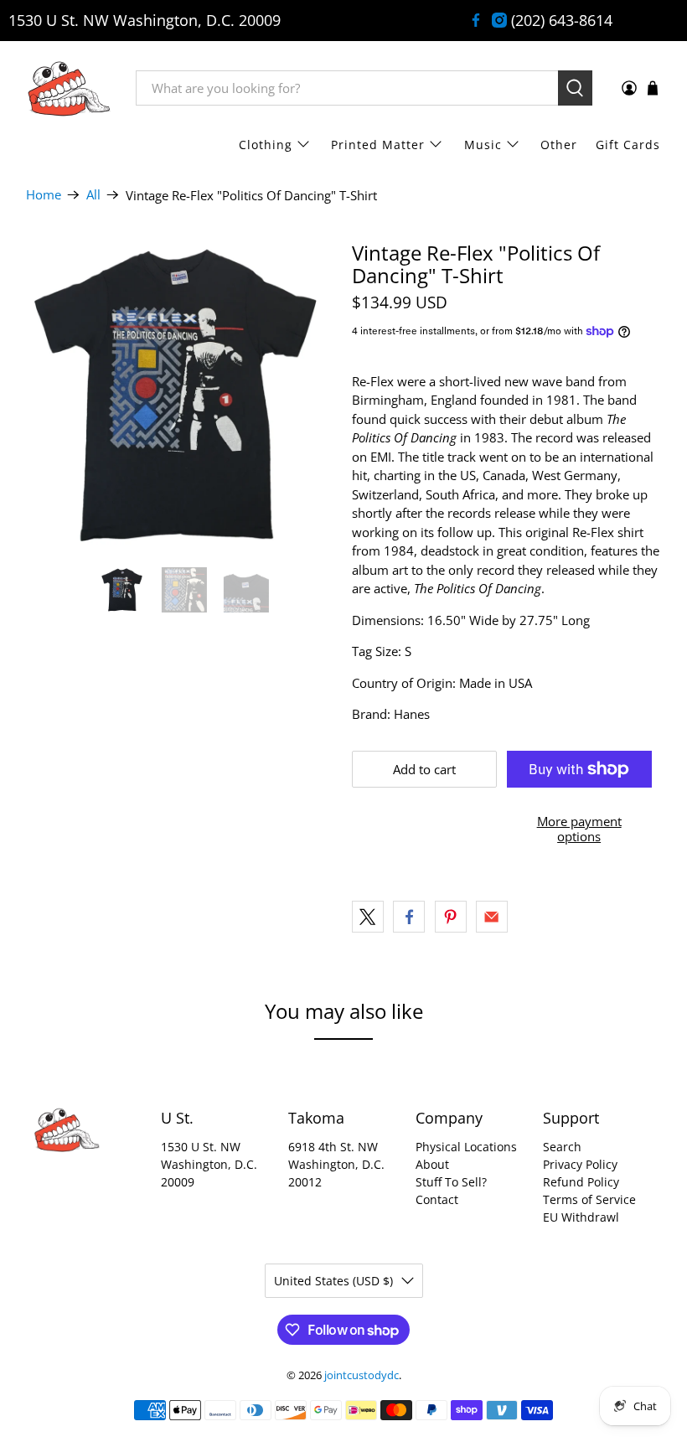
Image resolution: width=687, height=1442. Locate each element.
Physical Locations (466, 1147)
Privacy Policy (580, 1164)
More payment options (579, 829)
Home (43, 195)
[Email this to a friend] (492, 917)
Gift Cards (628, 144)
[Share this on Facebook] (409, 917)
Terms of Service (589, 1199)
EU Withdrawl (581, 1217)
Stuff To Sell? (451, 1182)
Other (558, 144)
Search (562, 1147)
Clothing (265, 144)
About (432, 1164)
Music (483, 144)
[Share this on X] (368, 917)
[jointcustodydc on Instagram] (499, 20)
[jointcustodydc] (69, 87)
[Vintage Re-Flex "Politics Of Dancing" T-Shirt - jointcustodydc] (181, 396)
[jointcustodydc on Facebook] (475, 20)
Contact (437, 1199)
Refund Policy (581, 1182)
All (93, 195)
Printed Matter (378, 144)
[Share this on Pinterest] (451, 917)
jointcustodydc (361, 1375)
